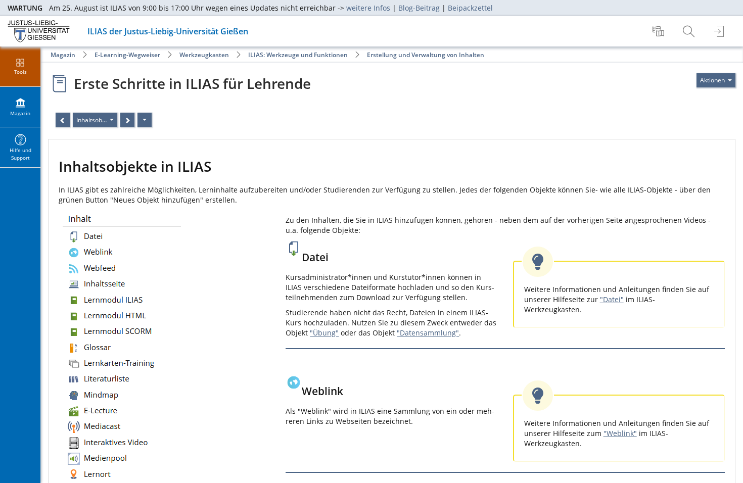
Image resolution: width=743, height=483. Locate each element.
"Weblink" (620, 433)
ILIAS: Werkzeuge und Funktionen (298, 55)
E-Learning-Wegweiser (127, 55)
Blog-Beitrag (419, 8)
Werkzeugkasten (204, 55)
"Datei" (612, 299)
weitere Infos (368, 8)
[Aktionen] (144, 120)
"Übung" (324, 332)
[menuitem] (659, 31)
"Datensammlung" (428, 332)
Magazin (63, 55)
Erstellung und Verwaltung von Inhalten (425, 55)
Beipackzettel (470, 8)
